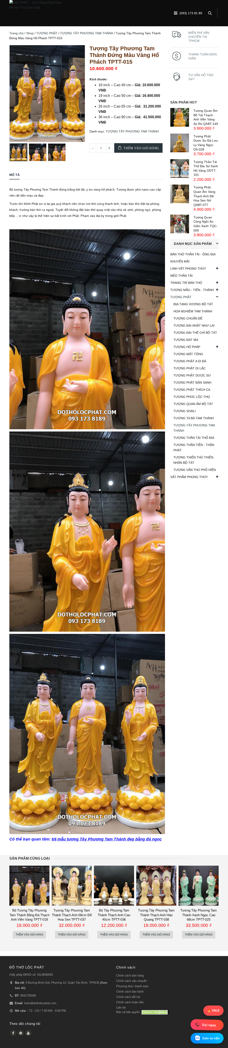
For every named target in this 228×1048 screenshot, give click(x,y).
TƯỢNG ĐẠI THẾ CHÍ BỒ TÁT (195, 332)
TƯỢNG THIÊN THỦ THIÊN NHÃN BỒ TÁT (193, 460)
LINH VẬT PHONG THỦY (188, 268)
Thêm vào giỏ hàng (141, 148)
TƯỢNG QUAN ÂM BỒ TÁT (193, 404)
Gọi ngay (209, 1025)
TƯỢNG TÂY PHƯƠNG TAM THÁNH (86, 33)
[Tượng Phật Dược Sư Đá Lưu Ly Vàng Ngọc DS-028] (179, 143)
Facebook (13, 1033)
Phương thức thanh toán (132, 986)
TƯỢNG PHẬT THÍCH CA (191, 389)
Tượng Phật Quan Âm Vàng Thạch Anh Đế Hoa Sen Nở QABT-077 (204, 195)
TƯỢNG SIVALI (184, 411)
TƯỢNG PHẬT (46, 33)
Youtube (28, 1033)
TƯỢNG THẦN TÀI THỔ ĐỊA (193, 438)
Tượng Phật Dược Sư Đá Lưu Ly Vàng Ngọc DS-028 (205, 142)
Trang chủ (16, 33)
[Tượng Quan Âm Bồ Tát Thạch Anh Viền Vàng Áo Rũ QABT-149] (179, 117)
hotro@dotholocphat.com (40, 1003)
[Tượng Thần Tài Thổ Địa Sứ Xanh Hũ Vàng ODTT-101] (179, 168)
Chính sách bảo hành (130, 991)
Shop (30, 33)
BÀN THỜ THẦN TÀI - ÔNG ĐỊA (193, 254)
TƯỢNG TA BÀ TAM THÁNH (193, 418)
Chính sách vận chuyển (131, 981)
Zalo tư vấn (211, 1038)
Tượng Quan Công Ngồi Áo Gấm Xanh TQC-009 (205, 224)
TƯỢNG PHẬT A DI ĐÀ (189, 361)
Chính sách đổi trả (128, 997)
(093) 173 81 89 (190, 13)
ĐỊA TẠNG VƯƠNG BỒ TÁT (193, 304)
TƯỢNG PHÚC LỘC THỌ (191, 397)
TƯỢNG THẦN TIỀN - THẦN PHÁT (193, 447)
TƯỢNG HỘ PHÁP (186, 347)
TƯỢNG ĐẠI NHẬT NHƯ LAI (193, 325)
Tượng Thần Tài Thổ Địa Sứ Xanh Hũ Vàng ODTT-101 (205, 168)
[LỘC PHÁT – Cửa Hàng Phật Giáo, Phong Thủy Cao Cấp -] (37, 5)
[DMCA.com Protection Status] (155, 1012)
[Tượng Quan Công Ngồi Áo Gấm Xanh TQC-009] (179, 224)
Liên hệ (121, 1007)
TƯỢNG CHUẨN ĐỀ (187, 318)
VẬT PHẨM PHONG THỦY (189, 477)
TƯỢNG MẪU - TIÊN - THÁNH (192, 290)
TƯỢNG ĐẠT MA (185, 340)
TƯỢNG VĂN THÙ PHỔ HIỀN (194, 470)
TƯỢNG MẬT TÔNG (188, 354)
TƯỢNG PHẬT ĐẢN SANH (192, 382)
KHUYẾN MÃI (179, 261)
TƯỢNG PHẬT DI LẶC (189, 368)
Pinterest (20, 1033)
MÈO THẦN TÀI (181, 275)
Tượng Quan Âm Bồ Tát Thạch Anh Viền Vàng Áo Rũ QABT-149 (205, 117)
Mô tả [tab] (14, 175)
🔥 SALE (213, 1010)
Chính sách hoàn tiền (130, 1002)
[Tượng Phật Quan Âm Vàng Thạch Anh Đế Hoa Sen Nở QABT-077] (179, 194)
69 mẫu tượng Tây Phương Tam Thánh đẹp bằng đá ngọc (107, 839)
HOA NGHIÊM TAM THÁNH (192, 311)
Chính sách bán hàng (130, 975)
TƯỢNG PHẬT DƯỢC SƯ (192, 375)
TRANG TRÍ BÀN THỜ (186, 283)
